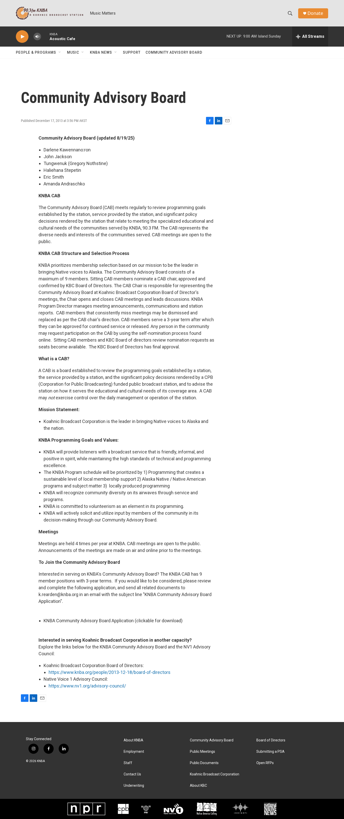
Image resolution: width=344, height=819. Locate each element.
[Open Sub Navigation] (60, 52)
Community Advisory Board (174, 52)
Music (73, 52)
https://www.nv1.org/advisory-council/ (87, 686)
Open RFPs (265, 763)
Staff (128, 763)
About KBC (198, 786)
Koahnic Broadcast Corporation (214, 774)
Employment (134, 752)
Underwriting (134, 786)
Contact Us (132, 774)
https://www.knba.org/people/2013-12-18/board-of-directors (109, 672)
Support (132, 52)
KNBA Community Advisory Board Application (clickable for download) (113, 620)
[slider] (45, 36)
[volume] (37, 36)
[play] (22, 37)
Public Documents (204, 763)
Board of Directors (270, 740)
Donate (315, 13)
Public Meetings (202, 752)
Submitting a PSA (270, 752)
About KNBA (133, 740)
